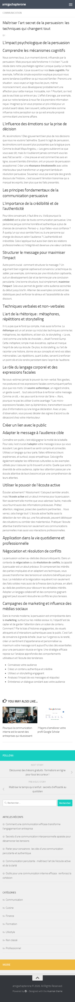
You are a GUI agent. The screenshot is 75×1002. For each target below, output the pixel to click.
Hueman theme (54, 991)
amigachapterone (14, 4)
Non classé (11, 940)
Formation (11, 924)
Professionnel (13, 948)
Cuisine (10, 907)
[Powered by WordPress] (26, 991)
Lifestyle (10, 932)
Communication (12, 12)
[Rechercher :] (30, 803)
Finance (10, 916)
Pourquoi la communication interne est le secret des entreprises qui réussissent (17, 731)
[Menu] (70, 4)
